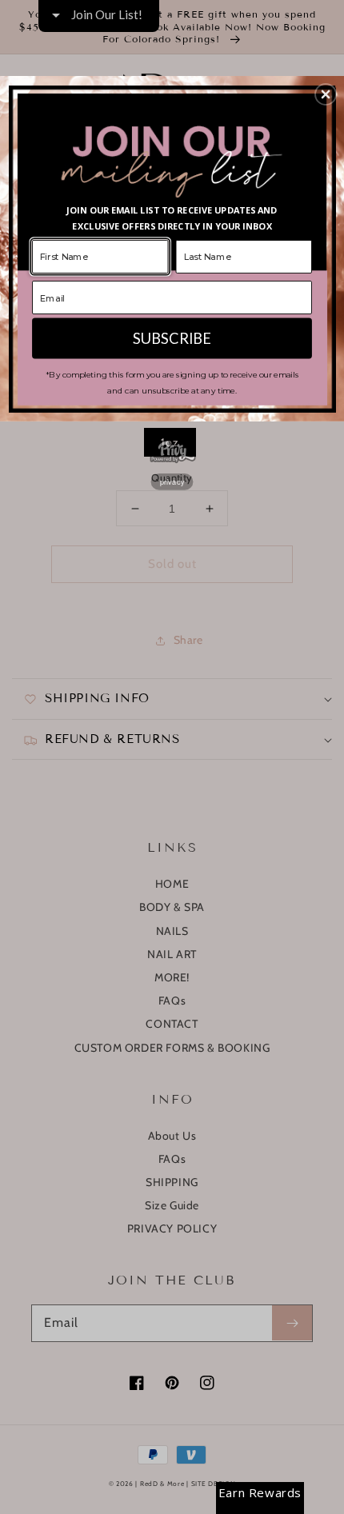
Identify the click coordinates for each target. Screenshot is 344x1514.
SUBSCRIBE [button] (172, 337)
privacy (172, 481)
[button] (325, 94)
